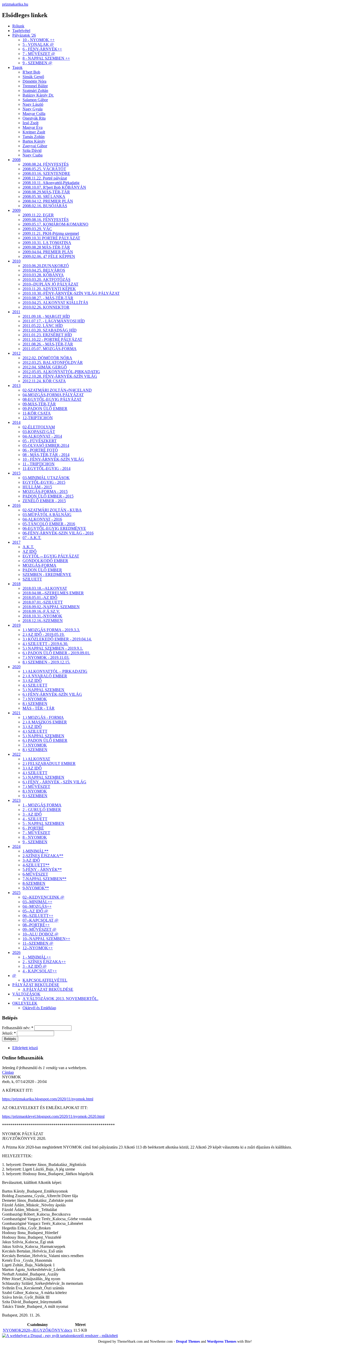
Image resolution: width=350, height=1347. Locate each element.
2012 (16, 353)
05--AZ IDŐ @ (35, 911)
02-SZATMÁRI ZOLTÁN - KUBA (52, 510)
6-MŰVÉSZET (35, 874)
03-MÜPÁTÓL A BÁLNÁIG (47, 514)
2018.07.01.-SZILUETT (43, 602)
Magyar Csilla (34, 113)
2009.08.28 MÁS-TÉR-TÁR (46, 247)
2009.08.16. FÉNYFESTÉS (46, 219)
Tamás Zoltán (34, 136)
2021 (16, 713)
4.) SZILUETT (35, 685)
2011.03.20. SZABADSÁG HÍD (50, 330)
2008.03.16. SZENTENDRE (46, 173)
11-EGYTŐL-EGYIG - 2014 (46, 468)
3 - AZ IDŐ (32, 814)
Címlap (8, 1072)
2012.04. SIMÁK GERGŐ (45, 367)
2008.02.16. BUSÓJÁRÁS (45, 206)
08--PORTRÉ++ (36, 925)
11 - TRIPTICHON (39, 464)
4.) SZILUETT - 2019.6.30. (45, 643)
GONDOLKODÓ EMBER (45, 561)
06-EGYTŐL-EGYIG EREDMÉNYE (54, 528)
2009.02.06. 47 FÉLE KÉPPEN (49, 256)
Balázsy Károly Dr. (38, 95)
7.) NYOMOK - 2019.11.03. (46, 657)
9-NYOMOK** (36, 888)
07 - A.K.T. (32, 537)
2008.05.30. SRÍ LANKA (44, 196)
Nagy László (33, 104)
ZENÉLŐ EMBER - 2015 (44, 501)
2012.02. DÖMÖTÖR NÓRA (47, 358)
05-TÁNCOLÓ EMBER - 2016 (49, 524)
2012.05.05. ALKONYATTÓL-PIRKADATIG (61, 372)
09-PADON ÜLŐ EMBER (45, 408)
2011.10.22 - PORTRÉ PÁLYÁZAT (52, 339)
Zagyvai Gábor (35, 146)
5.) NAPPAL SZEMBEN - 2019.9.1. (53, 648)
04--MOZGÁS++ (37, 906)
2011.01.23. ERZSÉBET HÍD (47, 335)
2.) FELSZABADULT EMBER (49, 763)
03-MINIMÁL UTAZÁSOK (46, 478)
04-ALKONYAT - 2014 (42, 436)
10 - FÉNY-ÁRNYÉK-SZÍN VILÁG (53, 459)
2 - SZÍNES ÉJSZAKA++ (44, 962)
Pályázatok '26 (24, 35)
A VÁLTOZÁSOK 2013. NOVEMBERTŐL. (60, 998)
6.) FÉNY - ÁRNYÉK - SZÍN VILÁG (54, 782)
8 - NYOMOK (35, 837)
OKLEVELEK (24, 1003)
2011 (16, 312)
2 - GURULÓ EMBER (42, 809)
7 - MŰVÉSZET (36, 832)
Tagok (17, 67)
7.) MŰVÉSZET (36, 786)
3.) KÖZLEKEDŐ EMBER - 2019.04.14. (57, 639)
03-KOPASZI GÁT (39, 431)
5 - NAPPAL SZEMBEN (43, 823)
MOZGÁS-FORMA (39, 565)
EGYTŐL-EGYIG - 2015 (44, 482)
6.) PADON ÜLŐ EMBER (45, 740)
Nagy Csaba (33, 155)
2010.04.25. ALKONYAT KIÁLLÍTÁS (55, 302)
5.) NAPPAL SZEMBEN (43, 690)
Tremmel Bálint (35, 86)
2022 (16, 754)
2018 (16, 584)
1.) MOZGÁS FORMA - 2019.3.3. (51, 630)
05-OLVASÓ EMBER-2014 (46, 445)
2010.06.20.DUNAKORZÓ (46, 266)
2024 (16, 846)
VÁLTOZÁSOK (26, 994)
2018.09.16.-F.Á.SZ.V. (41, 611)
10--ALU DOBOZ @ (40, 934)
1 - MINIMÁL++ (37, 957)
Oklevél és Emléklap (39, 1008)
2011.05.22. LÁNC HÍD (43, 325)
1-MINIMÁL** (35, 851)
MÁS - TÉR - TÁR (39, 708)
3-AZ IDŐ (31, 860)
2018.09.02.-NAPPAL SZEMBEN (51, 607)
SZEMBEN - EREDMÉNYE (47, 574)
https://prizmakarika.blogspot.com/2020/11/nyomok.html (47, 1099)
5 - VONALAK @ (38, 44)
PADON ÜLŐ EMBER (42, 570)
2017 (16, 542)
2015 (16, 473)
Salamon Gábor (35, 100)
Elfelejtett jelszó (25, 1048)
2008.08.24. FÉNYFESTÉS (46, 164)
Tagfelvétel (21, 30)
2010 (16, 261)
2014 (16, 422)
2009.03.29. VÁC (37, 229)
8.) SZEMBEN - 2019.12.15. (46, 662)
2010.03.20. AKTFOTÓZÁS (46, 279)
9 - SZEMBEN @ (37, 63)
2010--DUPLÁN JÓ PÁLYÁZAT (50, 284)
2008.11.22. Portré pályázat (45, 178)
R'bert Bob (31, 72)
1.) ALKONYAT (36, 759)
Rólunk (18, 26)
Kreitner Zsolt (34, 132)
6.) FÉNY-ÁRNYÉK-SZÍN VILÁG (52, 694)
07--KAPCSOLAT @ (40, 920)
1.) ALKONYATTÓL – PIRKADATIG (55, 671)
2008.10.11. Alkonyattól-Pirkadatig (51, 183)
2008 (16, 159)
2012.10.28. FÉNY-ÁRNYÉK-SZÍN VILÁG (60, 376)
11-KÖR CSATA (37, 413)
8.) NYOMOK (35, 791)
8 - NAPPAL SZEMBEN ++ (46, 58)
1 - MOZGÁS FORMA (42, 805)
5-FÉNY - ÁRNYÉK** (42, 869)
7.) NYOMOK (35, 699)
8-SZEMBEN (34, 883)
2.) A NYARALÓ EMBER (45, 676)
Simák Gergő (33, 77)
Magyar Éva (33, 127)
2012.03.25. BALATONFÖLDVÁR (53, 362)
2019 (16, 625)
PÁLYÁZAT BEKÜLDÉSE (35, 985)
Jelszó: (9, 1033)
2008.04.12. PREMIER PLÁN (48, 201)
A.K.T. (28, 547)
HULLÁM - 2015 (37, 487)
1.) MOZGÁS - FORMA (43, 717)
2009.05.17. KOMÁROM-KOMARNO (55, 224)
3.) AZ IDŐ (32, 680)
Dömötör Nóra (34, 81)
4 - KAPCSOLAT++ (40, 971)
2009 (16, 210)
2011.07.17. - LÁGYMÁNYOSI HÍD (54, 321)
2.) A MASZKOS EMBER (45, 722)
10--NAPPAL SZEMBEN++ (46, 938)
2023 (16, 800)
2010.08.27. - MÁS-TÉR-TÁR (48, 298)
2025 (16, 892)
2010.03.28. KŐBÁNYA (43, 275)
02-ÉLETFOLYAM (39, 427)
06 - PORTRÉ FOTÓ (40, 450)
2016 (16, 505)
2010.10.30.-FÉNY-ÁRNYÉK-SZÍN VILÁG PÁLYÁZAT (71, 293)
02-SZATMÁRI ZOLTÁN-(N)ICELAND (57, 390)
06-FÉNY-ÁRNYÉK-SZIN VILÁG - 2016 (58, 533)
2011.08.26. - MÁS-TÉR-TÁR (48, 344)
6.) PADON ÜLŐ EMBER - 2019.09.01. (56, 653)
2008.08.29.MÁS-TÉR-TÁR (46, 192)
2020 (16, 667)
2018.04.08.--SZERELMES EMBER (53, 593)
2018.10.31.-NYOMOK (42, 616)
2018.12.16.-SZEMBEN (43, 620)
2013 (16, 385)
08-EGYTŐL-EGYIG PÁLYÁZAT (52, 399)
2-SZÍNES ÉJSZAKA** (43, 856)
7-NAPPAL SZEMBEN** (44, 879)
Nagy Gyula (33, 109)
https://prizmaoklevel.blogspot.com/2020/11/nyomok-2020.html (53, 1116)
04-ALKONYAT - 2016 (42, 519)
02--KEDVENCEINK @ (43, 897)
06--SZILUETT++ (38, 915)
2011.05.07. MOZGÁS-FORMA (50, 348)
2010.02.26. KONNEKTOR (46, 307)
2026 (16, 952)
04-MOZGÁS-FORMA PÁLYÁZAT (53, 395)
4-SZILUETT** (36, 865)
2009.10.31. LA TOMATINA (47, 242)
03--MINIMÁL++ (37, 902)
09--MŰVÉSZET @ (39, 929)
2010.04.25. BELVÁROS (44, 270)
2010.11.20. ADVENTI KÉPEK (49, 289)
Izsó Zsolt (30, 123)
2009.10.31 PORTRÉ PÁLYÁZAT (51, 238)
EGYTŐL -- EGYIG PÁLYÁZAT (51, 556)
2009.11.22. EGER (38, 215)
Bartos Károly (34, 141)
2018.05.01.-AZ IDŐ (40, 597)
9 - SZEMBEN (35, 842)
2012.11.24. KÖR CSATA (44, 381)
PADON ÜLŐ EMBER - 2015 (48, 496)
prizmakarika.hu (15, 4)
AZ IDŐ (30, 551)
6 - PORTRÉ (33, 828)
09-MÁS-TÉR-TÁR (39, 404)
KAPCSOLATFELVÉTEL (45, 980)
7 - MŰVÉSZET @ (39, 53)
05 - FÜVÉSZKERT (40, 441)
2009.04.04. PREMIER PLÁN (48, 252)
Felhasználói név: (17, 1028)
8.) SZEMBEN (35, 703)
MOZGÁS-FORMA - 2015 (45, 491)
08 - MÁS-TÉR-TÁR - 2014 (46, 454)
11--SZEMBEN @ (38, 943)
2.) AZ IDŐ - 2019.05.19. (44, 634)
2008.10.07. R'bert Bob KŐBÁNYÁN (54, 187)
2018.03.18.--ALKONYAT (45, 588)
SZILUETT (32, 579)
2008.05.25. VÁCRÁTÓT (44, 169)
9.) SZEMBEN (35, 796)
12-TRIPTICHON (38, 418)
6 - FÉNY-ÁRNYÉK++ (42, 49)
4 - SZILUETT (35, 819)
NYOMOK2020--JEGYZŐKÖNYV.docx (37, 1330)
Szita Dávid (32, 150)
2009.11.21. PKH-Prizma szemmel (51, 233)
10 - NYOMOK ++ (39, 40)
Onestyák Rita (34, 118)
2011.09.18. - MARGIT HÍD (46, 316)
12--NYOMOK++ (38, 948)
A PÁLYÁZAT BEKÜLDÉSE (48, 989)
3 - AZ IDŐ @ (35, 966)
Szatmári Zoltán (35, 90)
